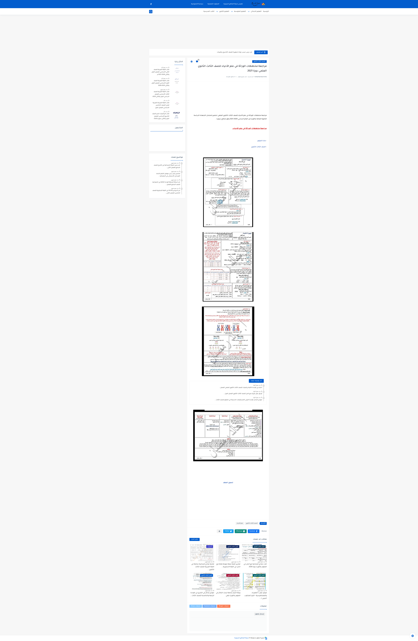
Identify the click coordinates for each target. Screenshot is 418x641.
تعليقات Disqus (195, 606)
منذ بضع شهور (261, 561)
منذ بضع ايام (164, 67)
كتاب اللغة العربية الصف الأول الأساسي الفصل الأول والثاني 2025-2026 (160, 83)
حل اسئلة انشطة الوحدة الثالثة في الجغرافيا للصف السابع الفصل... (166, 183)
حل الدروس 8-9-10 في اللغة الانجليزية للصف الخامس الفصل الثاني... (166, 192)
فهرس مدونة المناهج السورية (233, 4)
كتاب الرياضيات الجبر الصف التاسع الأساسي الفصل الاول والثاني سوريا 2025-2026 (160, 116)
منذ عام (166, 100)
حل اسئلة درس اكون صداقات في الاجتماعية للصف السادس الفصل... (228, 52)
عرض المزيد (194, 539)
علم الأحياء (240, 523)
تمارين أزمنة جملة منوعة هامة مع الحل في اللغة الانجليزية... (228, 565)
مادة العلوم (261, 141)
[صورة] (177, 71)
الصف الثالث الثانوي (259, 61)
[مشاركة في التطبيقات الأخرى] (219, 531)
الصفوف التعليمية (213, 4)
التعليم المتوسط (240, 11)
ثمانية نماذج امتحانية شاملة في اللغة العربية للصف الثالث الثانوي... (202, 567)
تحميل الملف (228, 483)
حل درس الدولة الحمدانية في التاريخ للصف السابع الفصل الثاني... (167, 166)
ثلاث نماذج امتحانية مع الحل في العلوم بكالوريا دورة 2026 (255, 565)
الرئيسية (266, 11)
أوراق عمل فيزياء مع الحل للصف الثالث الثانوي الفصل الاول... (243, 393)
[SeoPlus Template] (266, 638)
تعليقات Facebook (209, 606)
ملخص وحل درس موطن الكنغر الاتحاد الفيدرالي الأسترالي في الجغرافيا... (168, 175)
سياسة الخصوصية (197, 4)
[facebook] (151, 4)
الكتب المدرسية (208, 11)
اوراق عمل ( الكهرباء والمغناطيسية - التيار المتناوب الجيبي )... (255, 595)
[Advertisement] (209, 32)
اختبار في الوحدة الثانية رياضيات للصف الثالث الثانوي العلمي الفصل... (240, 387)
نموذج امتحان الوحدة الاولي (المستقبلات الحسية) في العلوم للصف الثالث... (238, 400)
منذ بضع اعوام (256, 385)
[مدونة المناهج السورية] (258, 4)
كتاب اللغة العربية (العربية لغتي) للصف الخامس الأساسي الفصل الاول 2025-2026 (161, 105)
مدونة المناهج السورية (241, 638)
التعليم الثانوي (224, 11)
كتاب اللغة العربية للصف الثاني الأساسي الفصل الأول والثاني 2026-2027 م (160, 72)
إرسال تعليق (259, 614)
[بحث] (150, 11)
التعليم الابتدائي (256, 11)
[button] (253, 531)
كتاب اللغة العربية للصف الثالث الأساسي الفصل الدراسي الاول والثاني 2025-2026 (160, 94)
